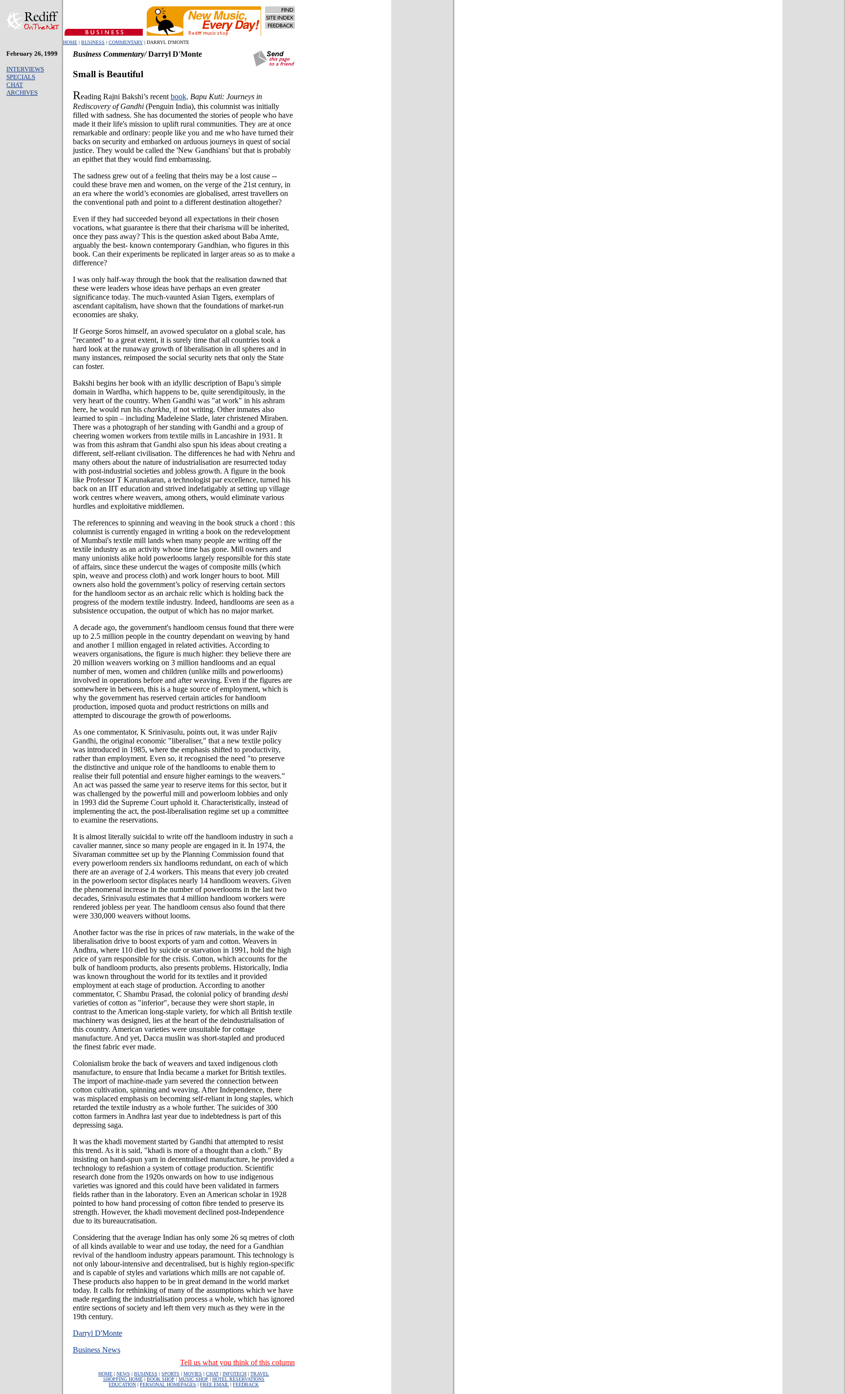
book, (179, 96)
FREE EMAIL (214, 1384)
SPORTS (170, 1373)
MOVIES (192, 1373)
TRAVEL (259, 1373)
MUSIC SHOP (193, 1379)
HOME (70, 42)
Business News (96, 1350)
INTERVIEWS (25, 69)
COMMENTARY (126, 42)
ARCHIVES (22, 92)
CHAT (14, 84)
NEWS (123, 1373)
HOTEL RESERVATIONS (238, 1379)
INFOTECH (234, 1373)
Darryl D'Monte (97, 1333)
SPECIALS (20, 77)
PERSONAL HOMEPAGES (168, 1384)
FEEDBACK (246, 1384)
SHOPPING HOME (123, 1379)
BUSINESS (93, 42)
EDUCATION (122, 1384)
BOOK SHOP (161, 1379)
